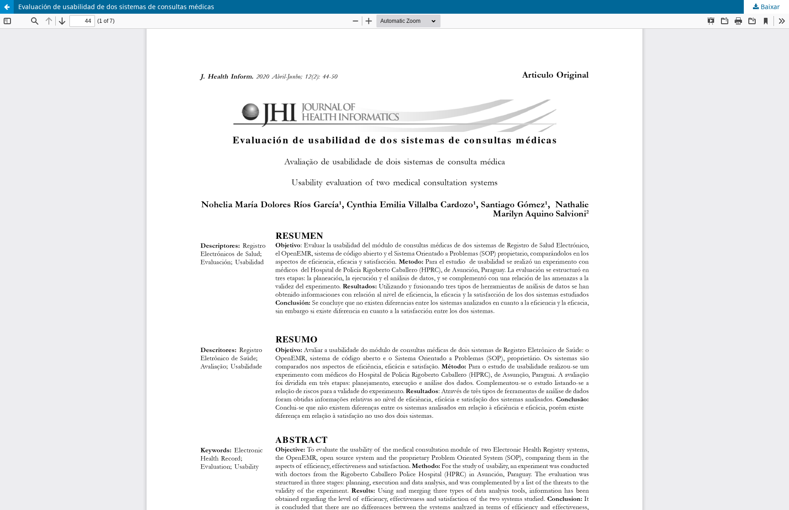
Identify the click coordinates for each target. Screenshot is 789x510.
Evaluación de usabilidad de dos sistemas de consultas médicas (116, 6)
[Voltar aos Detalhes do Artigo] (7, 7)
